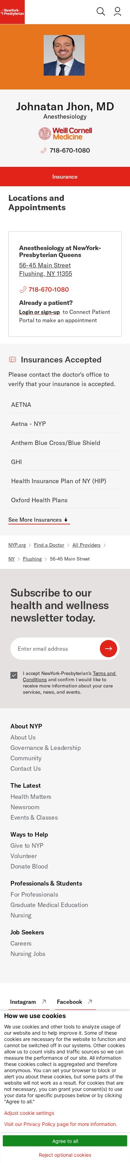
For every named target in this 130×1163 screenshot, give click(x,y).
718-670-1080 (70, 150)
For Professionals (34, 894)
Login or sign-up (39, 311)
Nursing (21, 915)
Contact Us (25, 768)
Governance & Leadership (45, 748)
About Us (23, 737)
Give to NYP (26, 845)
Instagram (23, 1001)
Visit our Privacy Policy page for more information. (60, 1124)
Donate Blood (29, 866)
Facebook (69, 1001)
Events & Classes (34, 817)
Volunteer (23, 856)
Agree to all (65, 1141)
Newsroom (25, 807)
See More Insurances (35, 519)
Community (26, 758)
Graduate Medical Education (49, 905)
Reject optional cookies (65, 1155)
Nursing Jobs (27, 954)
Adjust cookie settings (29, 1113)
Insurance (65, 176)
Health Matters (30, 797)
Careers (21, 943)
